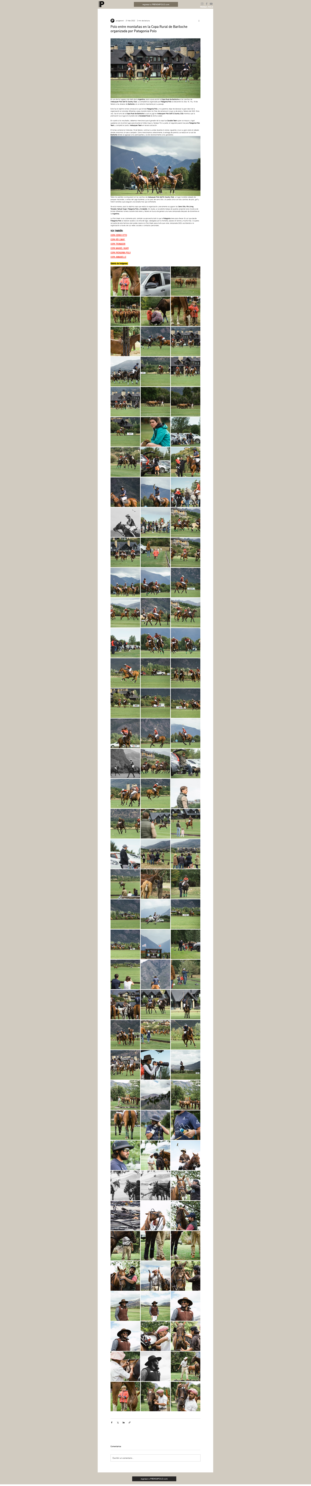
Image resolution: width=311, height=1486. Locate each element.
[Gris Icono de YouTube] (211, 3)
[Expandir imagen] (125, 281)
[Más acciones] (199, 20)
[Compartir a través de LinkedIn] (123, 1422)
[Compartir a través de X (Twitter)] (118, 1422)
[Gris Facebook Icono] (206, 3)
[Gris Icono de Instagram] (202, 3)
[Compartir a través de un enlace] (129, 1422)
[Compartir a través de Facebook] (112, 1422)
